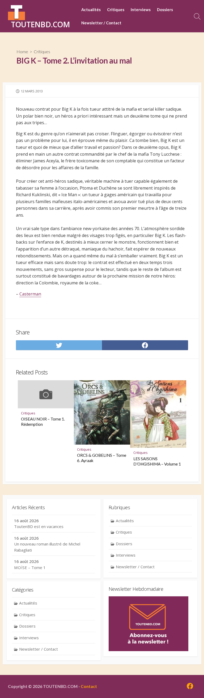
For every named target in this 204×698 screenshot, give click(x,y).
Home (22, 51)
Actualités (91, 9)
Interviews (141, 9)
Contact (89, 686)
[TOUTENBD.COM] (16, 11)
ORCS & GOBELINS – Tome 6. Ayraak (101, 458)
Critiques (115, 9)
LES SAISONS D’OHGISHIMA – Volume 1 (157, 461)
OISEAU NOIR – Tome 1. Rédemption (43, 422)
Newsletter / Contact (101, 22)
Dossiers (165, 9)
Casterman (30, 294)
